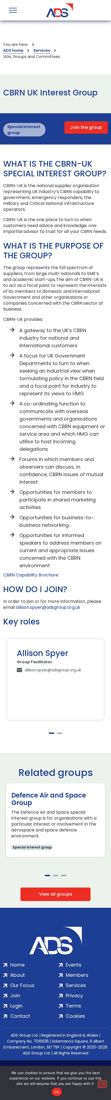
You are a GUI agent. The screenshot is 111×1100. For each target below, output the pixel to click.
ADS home (13, 50)
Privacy (74, 995)
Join (15, 995)
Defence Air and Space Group (48, 799)
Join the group (86, 127)
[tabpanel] (55, 679)
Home (17, 964)
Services (41, 50)
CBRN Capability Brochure (30, 575)
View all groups (55, 894)
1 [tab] (51, 733)
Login (16, 1005)
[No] (102, 1084)
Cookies (75, 1016)
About (17, 975)
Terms (73, 1005)
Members (77, 975)
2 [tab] (59, 733)
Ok (56, 1092)
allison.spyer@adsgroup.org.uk (48, 607)
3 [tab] (63, 875)
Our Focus (22, 985)
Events (73, 964)
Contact (20, 1016)
